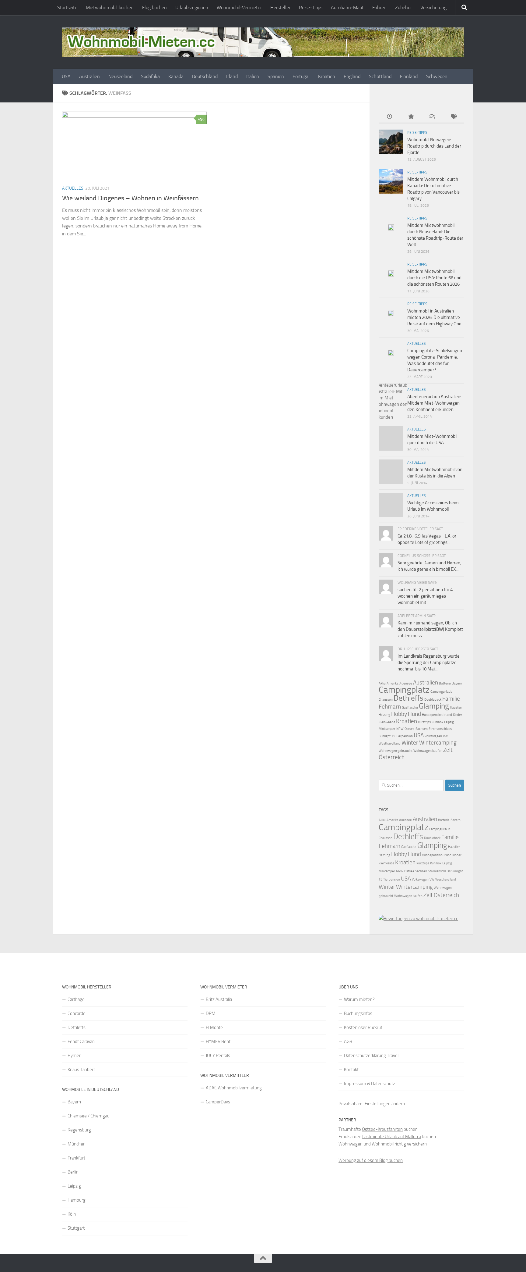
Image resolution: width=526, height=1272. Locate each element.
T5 (393, 736)
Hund (414, 713)
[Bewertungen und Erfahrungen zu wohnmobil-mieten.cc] (418, 918)
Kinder (457, 715)
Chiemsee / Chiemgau (89, 1116)
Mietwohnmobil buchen (110, 7)
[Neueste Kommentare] (432, 116)
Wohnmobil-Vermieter (239, 7)
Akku (382, 683)
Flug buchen (154, 7)
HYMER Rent (218, 1041)
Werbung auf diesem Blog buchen (370, 1160)
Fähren (379, 7)
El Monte (214, 1027)
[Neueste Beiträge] (389, 116)
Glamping (434, 706)
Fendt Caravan (81, 1041)
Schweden (436, 76)
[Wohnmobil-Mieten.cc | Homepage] (263, 42)
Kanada (176, 76)
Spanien (276, 76)
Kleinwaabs (387, 722)
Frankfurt (76, 1158)
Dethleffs (408, 698)
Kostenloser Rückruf (363, 1027)
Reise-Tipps (310, 7)
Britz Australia (219, 999)
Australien (89, 76)
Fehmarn (390, 706)
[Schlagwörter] (453, 116)
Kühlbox (437, 722)
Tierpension (404, 736)
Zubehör (403, 7)
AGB (348, 1041)
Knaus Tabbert (81, 1069)
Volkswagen (433, 736)
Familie (451, 698)
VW (445, 736)
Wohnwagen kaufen (427, 751)
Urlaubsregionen (191, 7)
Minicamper (387, 729)
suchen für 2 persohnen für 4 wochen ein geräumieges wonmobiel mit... (425, 596)
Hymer (74, 1055)
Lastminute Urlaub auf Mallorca (391, 1136)
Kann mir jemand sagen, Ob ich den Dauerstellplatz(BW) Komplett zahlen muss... (430, 629)
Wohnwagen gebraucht (395, 751)
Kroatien (326, 76)
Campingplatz (404, 689)
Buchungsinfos (358, 1013)
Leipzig (449, 722)
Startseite (67, 7)
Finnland (409, 76)
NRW (400, 729)
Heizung (384, 715)
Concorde (77, 1013)
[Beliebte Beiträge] (410, 116)
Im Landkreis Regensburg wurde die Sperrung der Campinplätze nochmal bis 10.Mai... (429, 662)
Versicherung (433, 7)
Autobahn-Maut (347, 7)
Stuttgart (76, 1228)
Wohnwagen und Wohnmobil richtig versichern (382, 1144)
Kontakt (351, 1069)
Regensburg (79, 1130)
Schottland (380, 76)
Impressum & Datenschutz (369, 1083)
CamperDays (218, 1102)
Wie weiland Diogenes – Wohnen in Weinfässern (130, 198)
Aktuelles (72, 188)
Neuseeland (120, 76)
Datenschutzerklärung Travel (371, 1055)
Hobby (399, 713)
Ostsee (410, 729)
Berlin (73, 1172)
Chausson (386, 700)
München (77, 1144)
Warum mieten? (359, 999)
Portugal (301, 76)
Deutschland (205, 76)
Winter (410, 742)
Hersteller (280, 7)
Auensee (405, 683)
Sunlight (385, 736)
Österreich (392, 757)
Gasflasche (410, 707)
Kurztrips (424, 722)
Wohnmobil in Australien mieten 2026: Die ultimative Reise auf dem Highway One (434, 317)
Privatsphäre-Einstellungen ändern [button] (371, 1103)
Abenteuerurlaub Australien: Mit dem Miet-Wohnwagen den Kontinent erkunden (434, 403)
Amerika (392, 683)
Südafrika (150, 76)
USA (66, 76)
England (352, 76)
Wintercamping (438, 742)
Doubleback (432, 700)
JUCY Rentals (218, 1055)
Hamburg (77, 1200)
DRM (211, 1013)
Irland (232, 76)
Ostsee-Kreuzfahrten (382, 1129)
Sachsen (422, 729)
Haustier (456, 707)
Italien (252, 76)
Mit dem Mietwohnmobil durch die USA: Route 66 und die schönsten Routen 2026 (434, 278)
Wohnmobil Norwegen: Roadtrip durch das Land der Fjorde (434, 146)
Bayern (457, 683)
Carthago (76, 999)
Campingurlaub (441, 692)
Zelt (448, 749)
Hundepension (432, 715)
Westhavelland (390, 743)
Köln (72, 1214)
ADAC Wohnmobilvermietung (234, 1088)
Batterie (445, 683)
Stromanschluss (440, 729)
